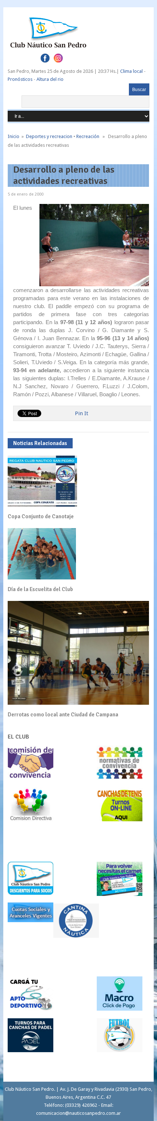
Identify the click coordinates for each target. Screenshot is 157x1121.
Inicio (13, 136)
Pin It (81, 413)
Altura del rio (50, 79)
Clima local (131, 71)
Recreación (87, 136)
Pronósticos (20, 79)
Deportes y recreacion (49, 136)
